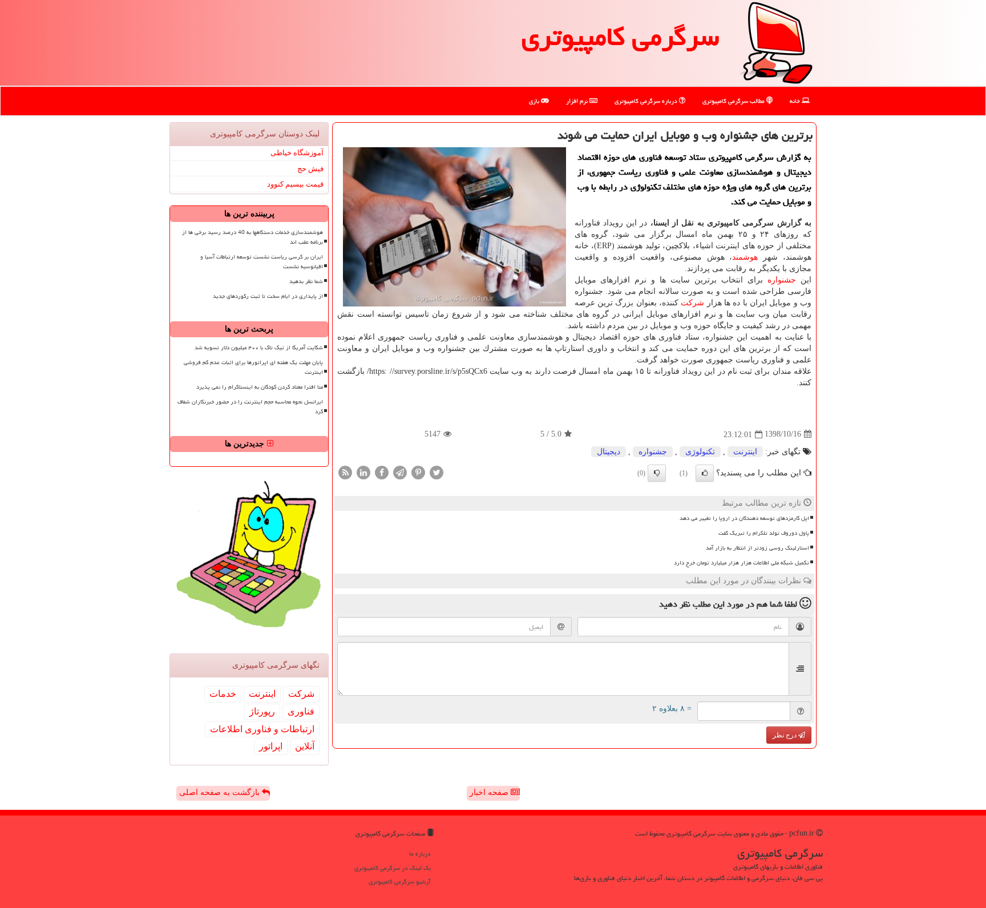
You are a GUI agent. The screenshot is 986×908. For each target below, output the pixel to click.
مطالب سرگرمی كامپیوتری (734, 101)
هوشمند (745, 257)
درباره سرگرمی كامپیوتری (647, 101)
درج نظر (785, 735)
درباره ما (420, 853)
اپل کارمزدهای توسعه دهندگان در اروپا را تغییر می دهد (744, 518)
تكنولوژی (700, 451)
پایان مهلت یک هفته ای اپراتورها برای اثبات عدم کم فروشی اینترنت (253, 367)
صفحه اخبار (490, 792)
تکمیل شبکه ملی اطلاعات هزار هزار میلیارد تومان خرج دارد (741, 562)
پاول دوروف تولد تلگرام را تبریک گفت (763, 533)
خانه (796, 101)
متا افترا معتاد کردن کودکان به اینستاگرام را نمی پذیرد (259, 387)
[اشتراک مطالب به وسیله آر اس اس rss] (345, 471)
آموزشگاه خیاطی (297, 152)
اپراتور (270, 746)
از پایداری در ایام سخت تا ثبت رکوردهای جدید (268, 296)
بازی (535, 101)
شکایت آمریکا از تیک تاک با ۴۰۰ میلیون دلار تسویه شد (259, 347)
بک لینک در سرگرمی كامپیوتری (392, 868)
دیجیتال (608, 451)
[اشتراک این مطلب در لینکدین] (363, 471)
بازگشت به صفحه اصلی (220, 792)
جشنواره (781, 280)
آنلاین (304, 746)
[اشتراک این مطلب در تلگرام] (400, 471)
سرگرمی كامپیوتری (620, 36)
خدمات (222, 694)
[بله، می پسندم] (705, 473)
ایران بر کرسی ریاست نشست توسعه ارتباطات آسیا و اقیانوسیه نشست (261, 261)
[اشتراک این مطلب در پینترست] (418, 471)
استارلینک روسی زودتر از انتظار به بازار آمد (757, 548)
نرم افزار (577, 101)
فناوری (301, 711)
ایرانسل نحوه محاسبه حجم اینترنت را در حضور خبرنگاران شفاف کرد (250, 406)
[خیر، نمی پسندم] (657, 473)
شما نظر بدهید (306, 281)
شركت (692, 302)
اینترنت (745, 451)
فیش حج (310, 168)
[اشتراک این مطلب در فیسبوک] (382, 471)
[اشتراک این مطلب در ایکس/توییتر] (436, 471)
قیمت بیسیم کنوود (295, 184)
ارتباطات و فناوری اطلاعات (262, 729)
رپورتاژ (262, 711)
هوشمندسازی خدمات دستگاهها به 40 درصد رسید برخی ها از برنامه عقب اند (252, 237)
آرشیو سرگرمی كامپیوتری (400, 881)
